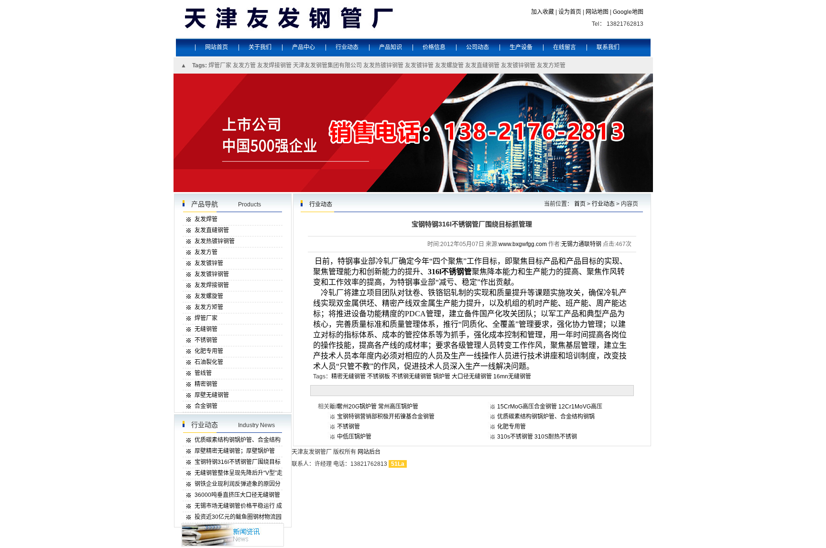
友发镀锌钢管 (518, 65)
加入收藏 (542, 12)
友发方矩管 (551, 65)
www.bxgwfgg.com (523, 244)
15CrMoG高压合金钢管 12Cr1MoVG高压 (549, 406)
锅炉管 (441, 376)
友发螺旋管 (449, 65)
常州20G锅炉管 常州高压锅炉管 (377, 406)
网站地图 (597, 12)
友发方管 (244, 65)
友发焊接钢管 (274, 65)
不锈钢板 (378, 376)
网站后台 (369, 452)
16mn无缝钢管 (512, 376)
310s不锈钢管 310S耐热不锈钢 (537, 436)
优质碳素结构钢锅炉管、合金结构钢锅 (546, 416)
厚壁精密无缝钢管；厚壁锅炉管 (235, 451)
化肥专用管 (511, 426)
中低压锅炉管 (354, 436)
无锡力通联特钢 (581, 244)
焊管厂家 (219, 65)
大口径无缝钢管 (472, 376)
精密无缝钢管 (348, 376)
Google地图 (628, 12)
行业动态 (603, 204)
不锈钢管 (348, 426)
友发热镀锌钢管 (383, 65)
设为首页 (569, 12)
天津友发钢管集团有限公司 (327, 65)
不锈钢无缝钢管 (411, 376)
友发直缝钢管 (482, 65)
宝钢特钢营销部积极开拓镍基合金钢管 (386, 416)
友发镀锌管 (419, 65)
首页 (580, 204)
